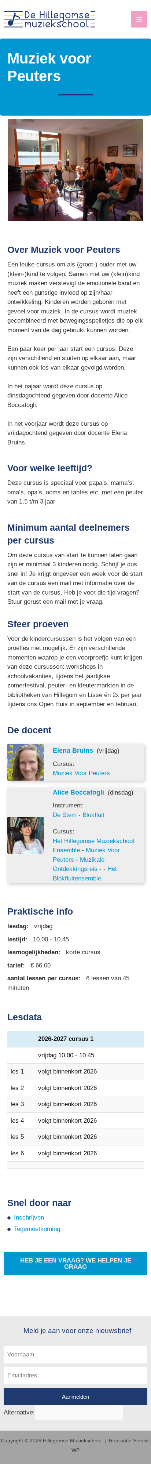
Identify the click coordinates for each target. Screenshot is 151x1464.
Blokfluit (93, 814)
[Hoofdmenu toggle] (139, 19)
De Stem (65, 814)
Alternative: (19, 1412)
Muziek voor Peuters (81, 773)
